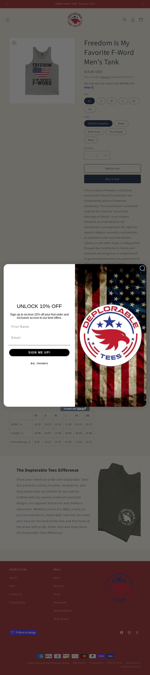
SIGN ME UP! (39, 352)
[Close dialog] (142, 268)
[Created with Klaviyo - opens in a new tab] (75, 409)
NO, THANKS (39, 363)
